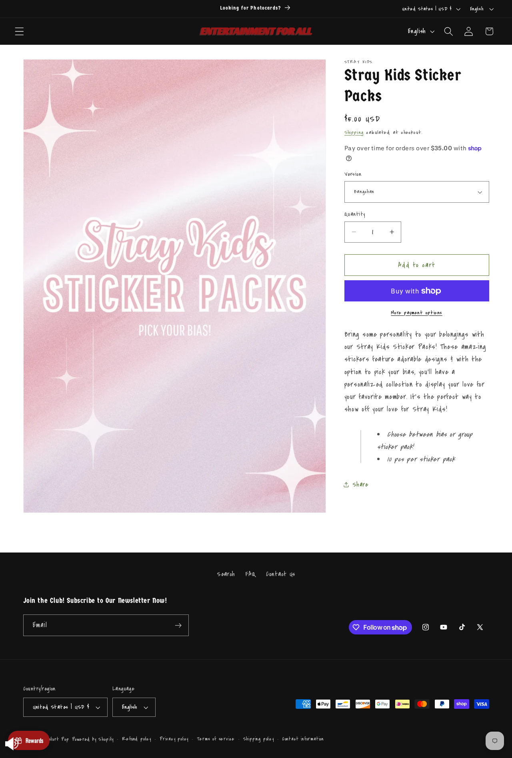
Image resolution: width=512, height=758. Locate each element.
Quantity (354, 214)
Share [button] (360, 484)
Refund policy (136, 739)
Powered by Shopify (93, 739)
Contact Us (280, 574)
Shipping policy (258, 739)
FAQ (250, 574)
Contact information (303, 739)
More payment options (416, 312)
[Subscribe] (178, 625)
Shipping (354, 132)
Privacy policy (174, 739)
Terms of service (215, 739)
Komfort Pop (55, 739)
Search (226, 574)
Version (352, 174)
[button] (19, 31)
